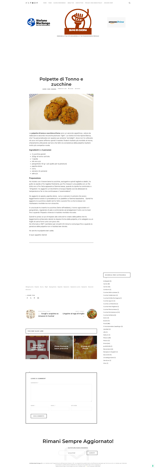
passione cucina (75, 286)
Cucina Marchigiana (110, 306)
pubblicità (106, 346)
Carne (44, 88)
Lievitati (105, 329)
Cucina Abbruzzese (110, 292)
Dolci (105, 318)
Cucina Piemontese (110, 309)
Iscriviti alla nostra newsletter (78, 448)
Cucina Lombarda (109, 304)
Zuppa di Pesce (85, 347)
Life (104, 332)
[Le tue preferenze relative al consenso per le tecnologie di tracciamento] (153, 466)
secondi (91, 286)
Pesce (105, 338)
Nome (33, 405)
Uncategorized (108, 357)
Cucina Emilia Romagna (111, 298)
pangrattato (53, 286)
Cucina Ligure (108, 301)
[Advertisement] (78, 52)
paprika (60, 286)
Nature (105, 335)
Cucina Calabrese (109, 295)
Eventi (105, 321)
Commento (34, 382)
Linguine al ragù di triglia (79, 314)
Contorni (106, 289)
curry (42, 286)
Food (48, 88)
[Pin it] (34, 298)
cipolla (37, 286)
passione (66, 286)
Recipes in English (109, 352)
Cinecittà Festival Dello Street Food (37, 347)
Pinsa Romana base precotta (61, 347)
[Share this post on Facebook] (27, 298)
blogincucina (29, 286)
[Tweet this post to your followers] (30, 298)
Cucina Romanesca (110, 312)
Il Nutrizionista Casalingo (112, 326)
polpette (84, 286)
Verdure (106, 360)
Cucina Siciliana (108, 315)
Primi (105, 343)
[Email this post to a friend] (38, 298)
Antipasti (106, 281)
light (47, 286)
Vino (104, 363)
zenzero (28, 289)
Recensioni (107, 349)
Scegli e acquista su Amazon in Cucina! (43, 314)
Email (53, 405)
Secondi (53, 88)
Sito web (74, 405)
